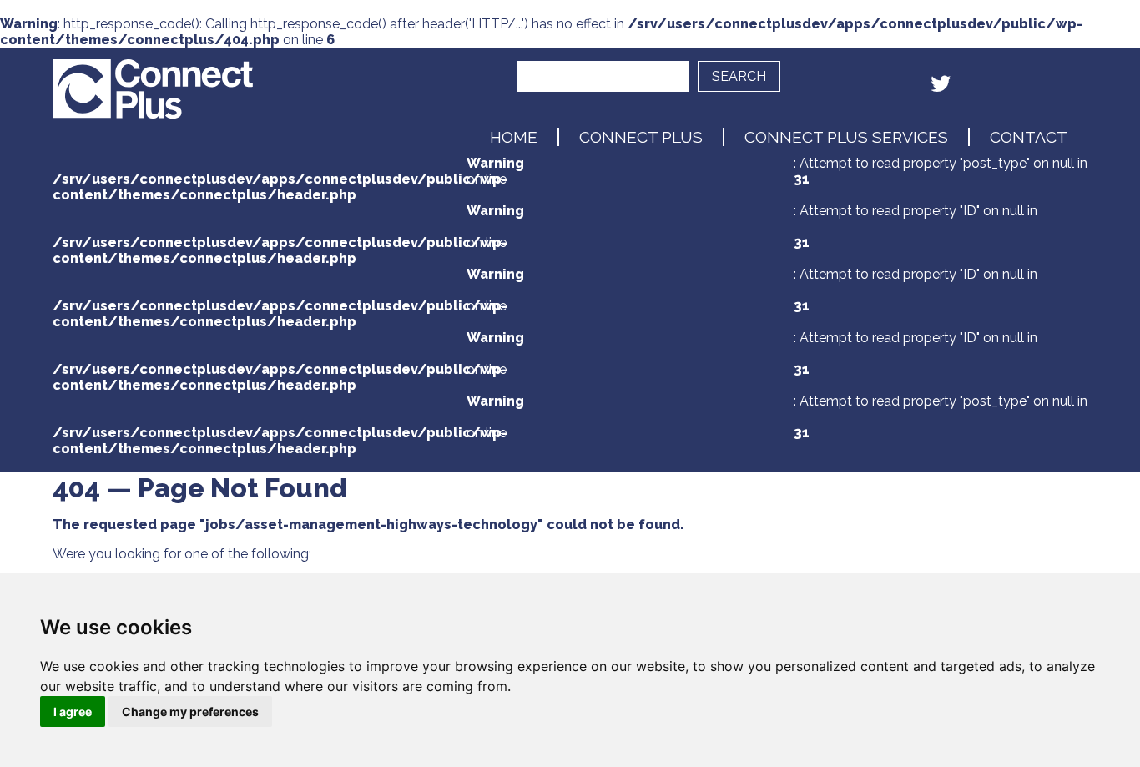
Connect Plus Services (846, 137)
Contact (1028, 137)
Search (739, 76)
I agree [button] (72, 711)
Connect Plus (641, 137)
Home (513, 137)
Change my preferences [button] (190, 711)
